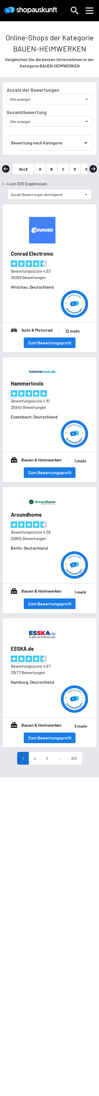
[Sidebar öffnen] (89, 10)
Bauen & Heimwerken (41, 459)
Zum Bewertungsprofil (49, 342)
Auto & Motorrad (37, 329)
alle (23, 169)
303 (74, 758)
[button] (74, 10)
